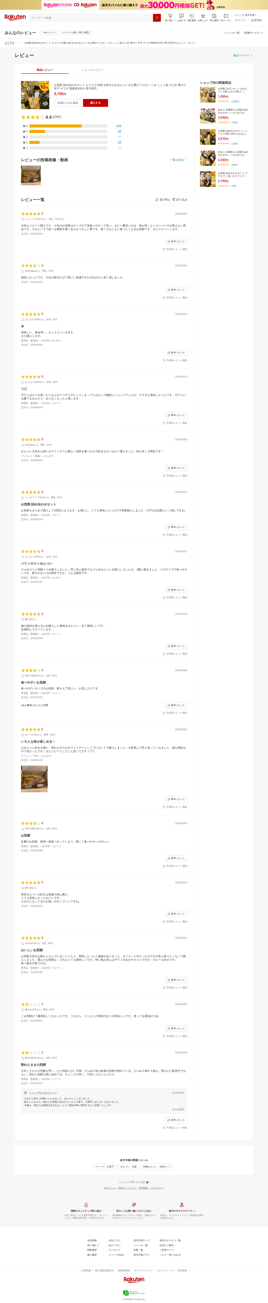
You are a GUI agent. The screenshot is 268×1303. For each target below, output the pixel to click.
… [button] (19, 42)
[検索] (157, 18)
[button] (181, 18)
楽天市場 (9, 42)
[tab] (45, 70)
